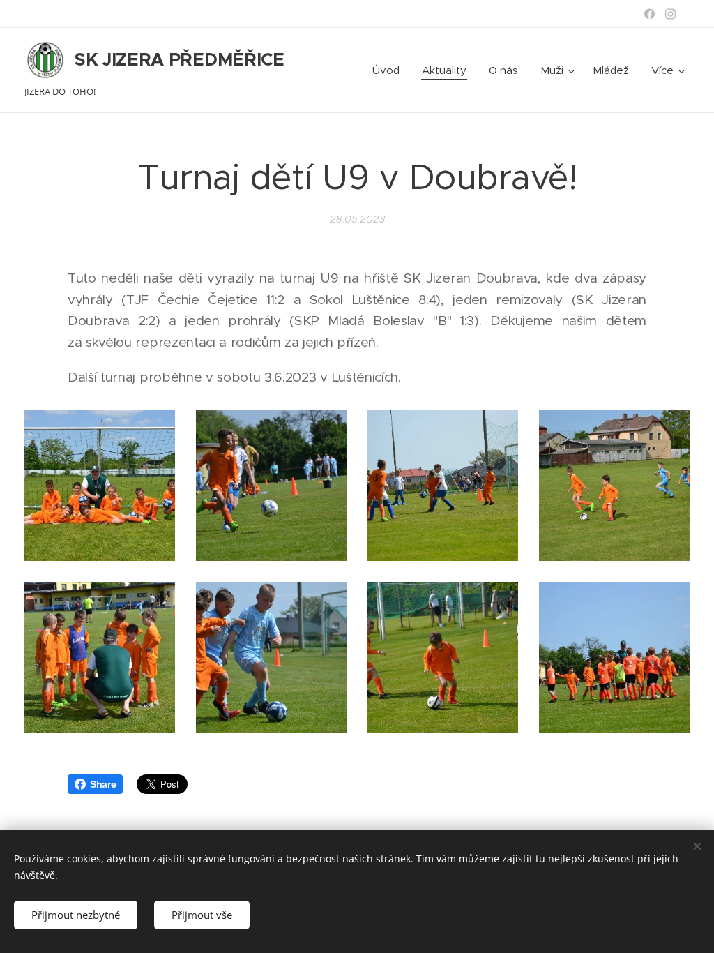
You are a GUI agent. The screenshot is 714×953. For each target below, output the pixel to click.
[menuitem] (390, 70)
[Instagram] (670, 14)
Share (103, 784)
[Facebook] (649, 14)
